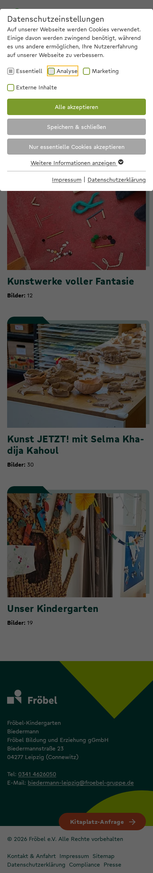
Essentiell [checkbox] (29, 70)
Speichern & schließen (76, 126)
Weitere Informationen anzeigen (74, 162)
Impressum (66, 179)
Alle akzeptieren (76, 106)
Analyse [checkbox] (67, 70)
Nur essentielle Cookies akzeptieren (77, 146)
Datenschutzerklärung (117, 179)
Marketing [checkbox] (105, 70)
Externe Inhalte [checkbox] (36, 87)
